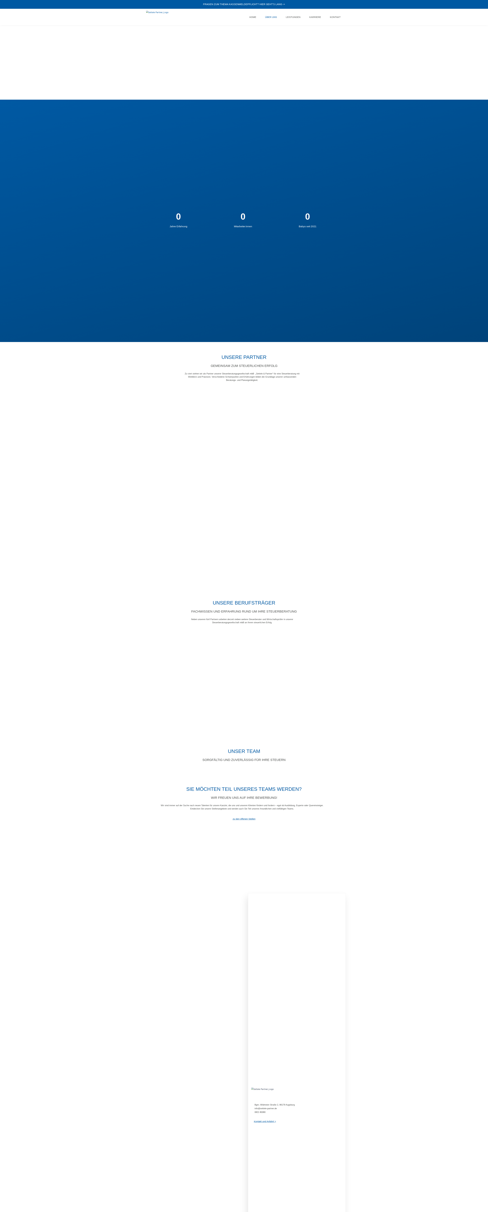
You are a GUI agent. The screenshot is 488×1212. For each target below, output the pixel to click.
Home (252, 17)
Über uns (271, 17)
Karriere (315, 17)
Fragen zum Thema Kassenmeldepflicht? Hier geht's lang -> (244, 4)
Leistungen (293, 17)
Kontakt (335, 17)
